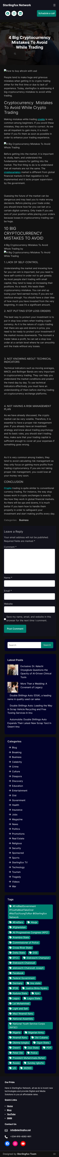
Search (47, 645)
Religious (17, 843)
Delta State (19, 952)
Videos (15, 881)
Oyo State (33, 1047)
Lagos (16, 998)
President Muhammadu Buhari (29, 1057)
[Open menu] (54, 5)
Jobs (14, 814)
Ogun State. (43, 1042)
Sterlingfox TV (20, 862)
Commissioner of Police (26, 942)
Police (34, 1052)
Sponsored (18, 852)
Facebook (18, 973)
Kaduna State (20, 993)
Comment (10, 546)
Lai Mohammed (21, 1003)
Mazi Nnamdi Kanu (23, 1013)
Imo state (35, 983)
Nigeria (16, 1032)
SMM (9, 1118)
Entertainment (19, 790)
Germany (17, 983)
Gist (14, 795)
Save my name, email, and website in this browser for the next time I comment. (28, 618)
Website (8, 603)
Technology (18, 867)
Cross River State (22, 947)
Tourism (16, 872)
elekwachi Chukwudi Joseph (28, 967)
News (15, 824)
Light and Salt (20, 1008)
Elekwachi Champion (38, 957)
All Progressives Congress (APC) (30, 932)
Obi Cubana (41, 1037)
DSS (35, 952)
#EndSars (18, 922)
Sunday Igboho (35, 1062)
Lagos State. (34, 998)
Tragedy (16, 876)
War (14, 886)
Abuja (34, 922)
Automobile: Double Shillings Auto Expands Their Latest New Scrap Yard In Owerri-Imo (29, 723)
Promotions (18, 833)
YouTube (11, 1114)
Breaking (16, 752)
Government (18, 800)
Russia (16, 1062)
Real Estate (18, 838)
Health (15, 805)
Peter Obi (18, 1052)
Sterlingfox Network (17, 5)
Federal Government (24, 978)
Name (8, 577)
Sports (15, 857)
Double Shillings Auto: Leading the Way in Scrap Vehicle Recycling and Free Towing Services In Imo (29, 709)
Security (16, 848)
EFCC (16, 957)
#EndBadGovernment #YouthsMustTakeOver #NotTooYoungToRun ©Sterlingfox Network (28, 912)
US (14, 1068)
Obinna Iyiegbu (21, 1042)
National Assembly (23, 1018)
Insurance (17, 809)
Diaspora (17, 776)
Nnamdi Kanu (20, 1037)
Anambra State (21, 937)
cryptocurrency (12, 172)
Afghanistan (19, 927)
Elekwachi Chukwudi (24, 962)
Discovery (17, 781)
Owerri (16, 1047)
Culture (16, 771)
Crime (15, 766)
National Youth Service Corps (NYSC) (27, 1025)
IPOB (15, 988)
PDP (49, 1047)
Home (10, 1106)
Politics (16, 828)
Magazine (17, 819)
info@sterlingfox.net (20, 1130)
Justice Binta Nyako (36, 988)
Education (17, 785)
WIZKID (28, 1068)
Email (8, 590)
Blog (14, 747)
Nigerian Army (36, 1032)
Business (23, 520)
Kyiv (37, 993)
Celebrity (17, 761)
